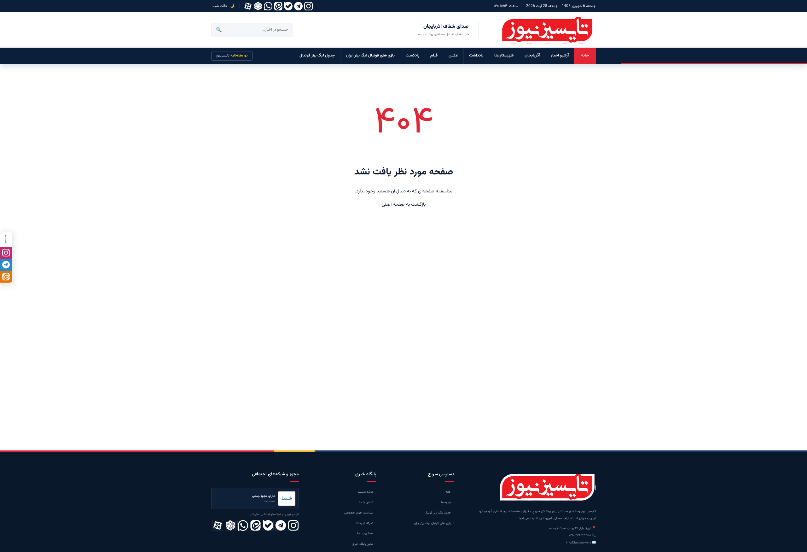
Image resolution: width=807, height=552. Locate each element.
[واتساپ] (268, 6)
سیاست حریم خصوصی (358, 512)
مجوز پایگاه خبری (362, 544)
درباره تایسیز (365, 492)
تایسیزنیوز (232, 55)
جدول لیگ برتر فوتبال (317, 55)
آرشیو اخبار (560, 55)
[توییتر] (258, 6)
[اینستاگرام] (308, 6)
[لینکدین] (278, 6)
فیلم (434, 55)
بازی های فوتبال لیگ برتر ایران (370, 55)
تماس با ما (366, 502)
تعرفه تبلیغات (364, 523)
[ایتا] (6, 277)
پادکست (412, 55)
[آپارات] (248, 6)
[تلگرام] (298, 6)
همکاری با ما (365, 533)
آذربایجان (532, 55)
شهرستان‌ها (504, 55)
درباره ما (446, 502)
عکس (453, 55)
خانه (585, 55)
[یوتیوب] (288, 6)
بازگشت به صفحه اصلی (404, 204)
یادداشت (476, 55)
